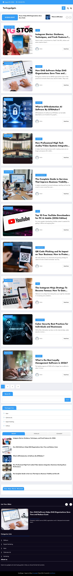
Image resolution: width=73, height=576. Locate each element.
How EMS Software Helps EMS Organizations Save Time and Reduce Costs (50, 72)
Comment (59, 434)
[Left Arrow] (67, 17)
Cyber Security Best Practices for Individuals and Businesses (51, 325)
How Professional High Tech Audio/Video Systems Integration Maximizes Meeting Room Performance (52, 144)
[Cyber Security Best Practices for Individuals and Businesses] (18, 329)
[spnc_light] (71, 8)
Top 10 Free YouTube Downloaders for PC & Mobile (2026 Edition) (52, 216)
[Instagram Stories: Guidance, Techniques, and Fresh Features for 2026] (18, 40)
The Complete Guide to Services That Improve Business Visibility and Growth (51, 180)
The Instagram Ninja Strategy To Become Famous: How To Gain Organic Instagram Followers (51, 289)
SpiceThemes (52, 573)
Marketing (6, 556)
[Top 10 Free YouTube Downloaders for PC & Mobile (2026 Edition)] (18, 221)
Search (7, 394)
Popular (36, 434)
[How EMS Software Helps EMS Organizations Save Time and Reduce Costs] (18, 76)
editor (41, 49)
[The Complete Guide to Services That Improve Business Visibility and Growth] (18, 184)
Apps (38, 30)
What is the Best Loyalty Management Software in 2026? (51, 361)
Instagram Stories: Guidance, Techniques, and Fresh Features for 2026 (52, 35)
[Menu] (63, 8)
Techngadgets (9, 7)
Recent (14, 434)
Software (39, 66)
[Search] (68, 8)
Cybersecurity (40, 247)
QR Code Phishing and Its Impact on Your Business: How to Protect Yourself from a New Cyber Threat (52, 253)
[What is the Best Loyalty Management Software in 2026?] (18, 365)
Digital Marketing (41, 175)
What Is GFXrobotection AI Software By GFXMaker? (57, 17)
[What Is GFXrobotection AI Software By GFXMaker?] (18, 112)
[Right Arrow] (70, 17)
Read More (66, 49)
